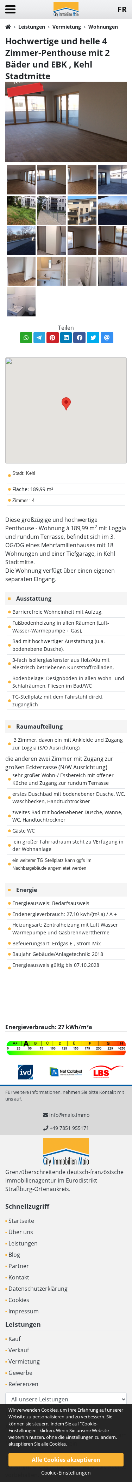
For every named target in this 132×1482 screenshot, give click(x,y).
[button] (66, 404)
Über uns (20, 1232)
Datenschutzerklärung (38, 1289)
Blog (14, 1255)
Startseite (21, 1221)
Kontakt (18, 1277)
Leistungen (31, 26)
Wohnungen (103, 26)
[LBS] (106, 1072)
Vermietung (66, 26)
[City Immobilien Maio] (66, 8)
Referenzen (23, 1384)
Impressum (23, 1311)
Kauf (14, 1339)
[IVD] (25, 1072)
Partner (18, 1266)
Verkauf (18, 1350)
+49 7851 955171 (69, 1128)
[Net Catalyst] (66, 1072)
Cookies (18, 1300)
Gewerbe (20, 1373)
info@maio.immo (69, 1115)
